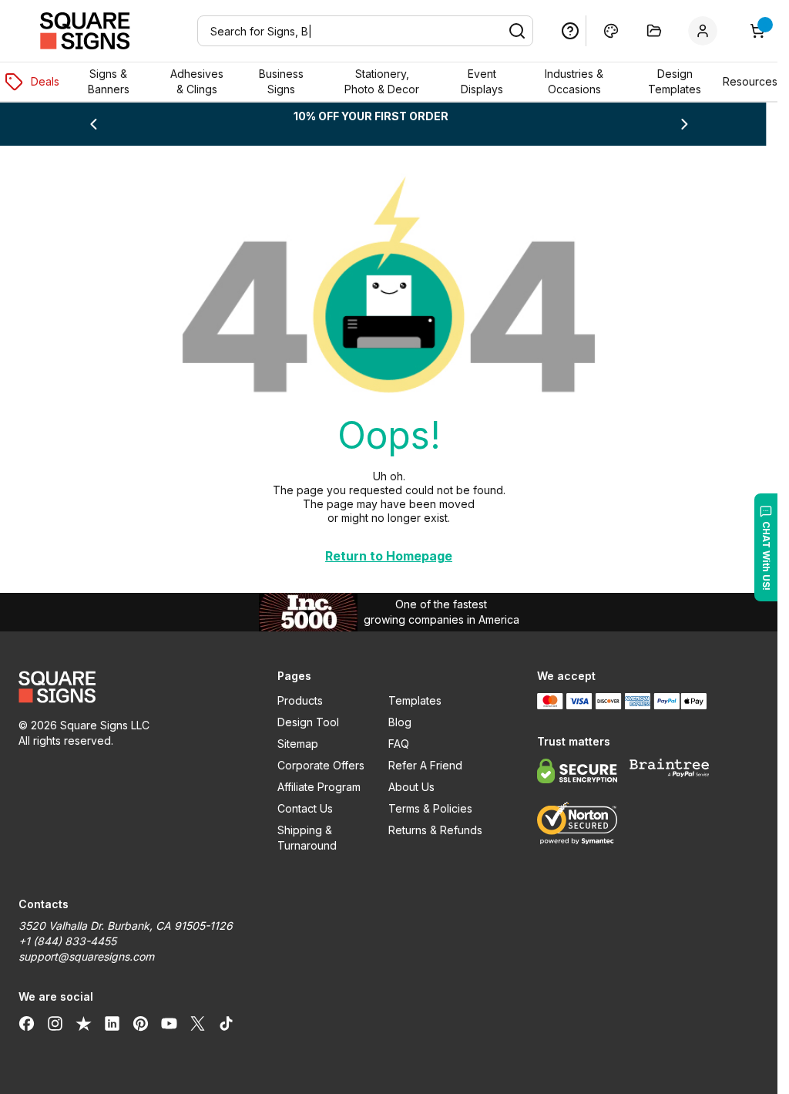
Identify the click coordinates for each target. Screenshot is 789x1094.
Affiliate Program (319, 786)
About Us (411, 786)
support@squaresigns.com (86, 956)
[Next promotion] (684, 124)
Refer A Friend (425, 765)
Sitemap (297, 743)
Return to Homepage (388, 556)
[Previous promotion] (93, 124)
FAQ (398, 743)
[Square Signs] (85, 30)
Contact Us (305, 808)
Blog (399, 722)
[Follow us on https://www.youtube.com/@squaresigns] (169, 1023)
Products (300, 700)
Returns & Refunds (435, 829)
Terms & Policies (430, 808)
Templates (415, 700)
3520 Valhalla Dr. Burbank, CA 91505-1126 (125, 925)
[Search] (517, 31)
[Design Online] (611, 31)
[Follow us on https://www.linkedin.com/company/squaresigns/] (112, 1023)
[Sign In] (706, 31)
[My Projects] (654, 31)
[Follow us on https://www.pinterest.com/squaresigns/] (141, 1023)
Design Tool (308, 722)
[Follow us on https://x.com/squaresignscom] (198, 1023)
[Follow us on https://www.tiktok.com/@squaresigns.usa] (226, 1023)
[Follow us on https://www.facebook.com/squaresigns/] (26, 1023)
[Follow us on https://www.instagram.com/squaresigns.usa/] (55, 1023)
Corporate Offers (320, 765)
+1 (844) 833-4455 (67, 941)
